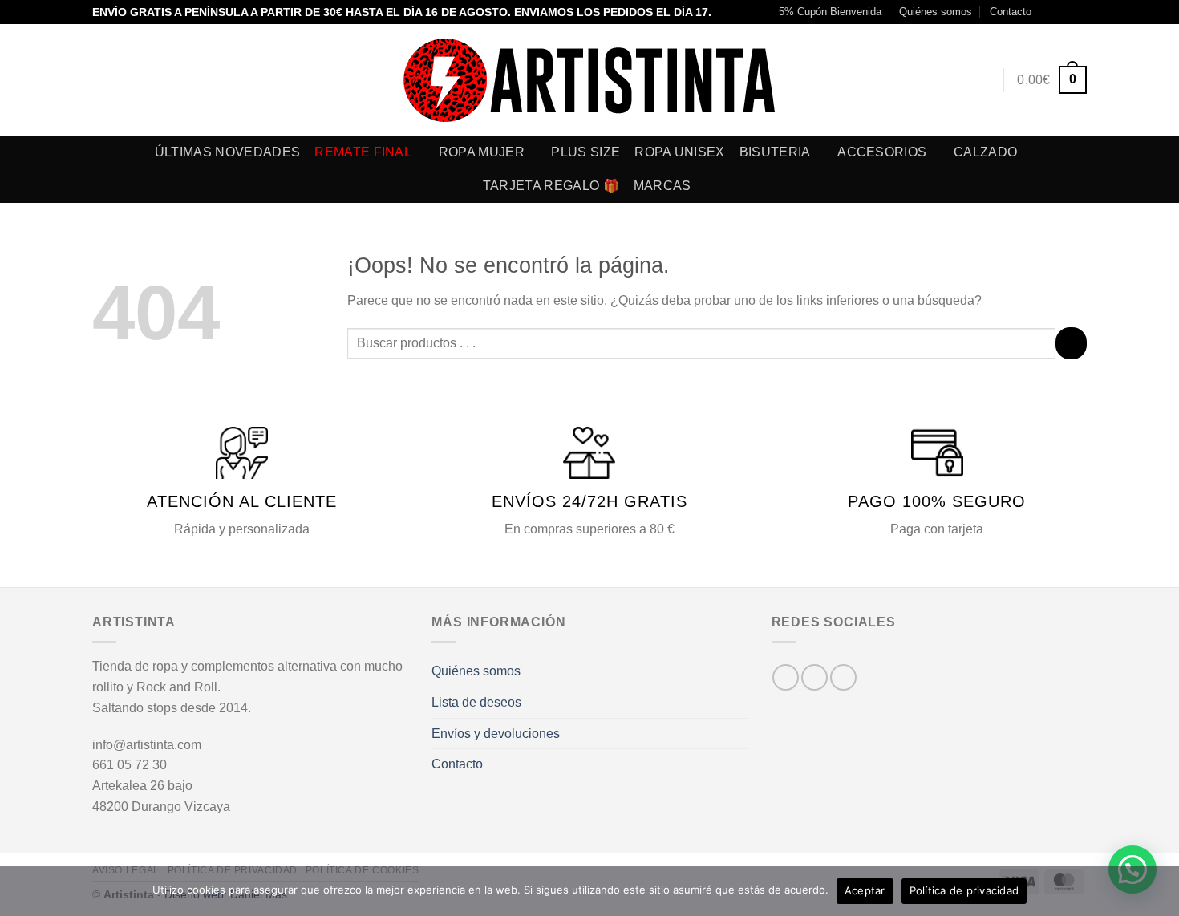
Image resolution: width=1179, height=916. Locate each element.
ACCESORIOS (881, 152)
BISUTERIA (775, 152)
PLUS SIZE (585, 152)
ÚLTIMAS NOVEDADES (227, 152)
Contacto (1010, 12)
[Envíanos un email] (1079, 12)
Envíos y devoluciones (495, 733)
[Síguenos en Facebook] (1048, 12)
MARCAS (662, 186)
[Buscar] (951, 80)
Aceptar (865, 890)
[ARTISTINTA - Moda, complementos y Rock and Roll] (589, 80)
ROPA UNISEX (679, 152)
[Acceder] (982, 80)
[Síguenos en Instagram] (1063, 12)
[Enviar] (1071, 343)
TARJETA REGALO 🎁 (551, 186)
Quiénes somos (935, 12)
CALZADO (985, 152)
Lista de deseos (476, 702)
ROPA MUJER (482, 152)
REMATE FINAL (362, 152)
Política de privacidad (964, 890)
